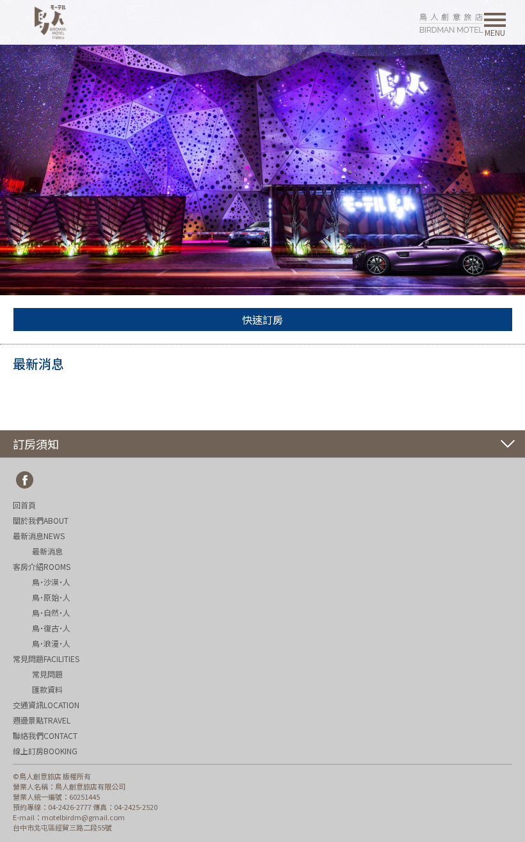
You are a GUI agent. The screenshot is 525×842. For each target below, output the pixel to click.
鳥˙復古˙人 (51, 627)
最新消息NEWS (39, 535)
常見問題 (47, 673)
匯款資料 (47, 689)
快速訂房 (262, 319)
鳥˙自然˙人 (51, 612)
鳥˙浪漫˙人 (51, 643)
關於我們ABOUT (41, 520)
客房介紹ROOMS (41, 566)
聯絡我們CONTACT (45, 735)
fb (25, 480)
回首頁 (24, 504)
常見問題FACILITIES (46, 658)
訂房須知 (36, 443)
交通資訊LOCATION (46, 704)
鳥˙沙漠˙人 (51, 581)
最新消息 (47, 551)
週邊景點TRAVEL (41, 720)
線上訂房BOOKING (45, 750)
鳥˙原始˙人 (51, 597)
